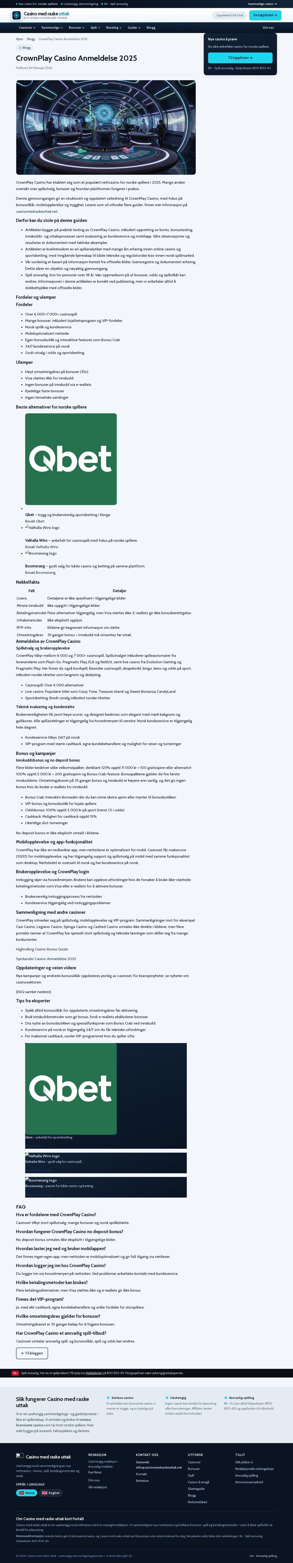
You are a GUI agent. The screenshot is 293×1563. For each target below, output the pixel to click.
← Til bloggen (32, 1353)
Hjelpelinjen (94, 1373)
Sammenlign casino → (262, 4)
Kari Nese (94, 1472)
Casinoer (25, 27)
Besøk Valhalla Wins (41, 546)
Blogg (151, 27)
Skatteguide (196, 1489)
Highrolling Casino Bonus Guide (42, 949)
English (54, 1493)
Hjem (19, 39)
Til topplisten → (240, 58)
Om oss (268, 27)
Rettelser (142, 1481)
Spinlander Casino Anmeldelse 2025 (46, 958)
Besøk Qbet (34, 521)
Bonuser (75, 27)
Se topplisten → (265, 15)
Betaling (112, 27)
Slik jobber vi (244, 1462)
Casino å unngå (198, 1482)
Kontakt (141, 1474)
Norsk (30, 1493)
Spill (94, 27)
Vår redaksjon (97, 1487)
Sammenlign (50, 27)
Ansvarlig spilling (246, 1475)
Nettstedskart (197, 1502)
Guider (132, 27)
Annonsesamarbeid (249, 1482)
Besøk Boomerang (40, 572)
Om (252, 1555)
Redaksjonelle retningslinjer (254, 1469)
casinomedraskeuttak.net (36, 211)
